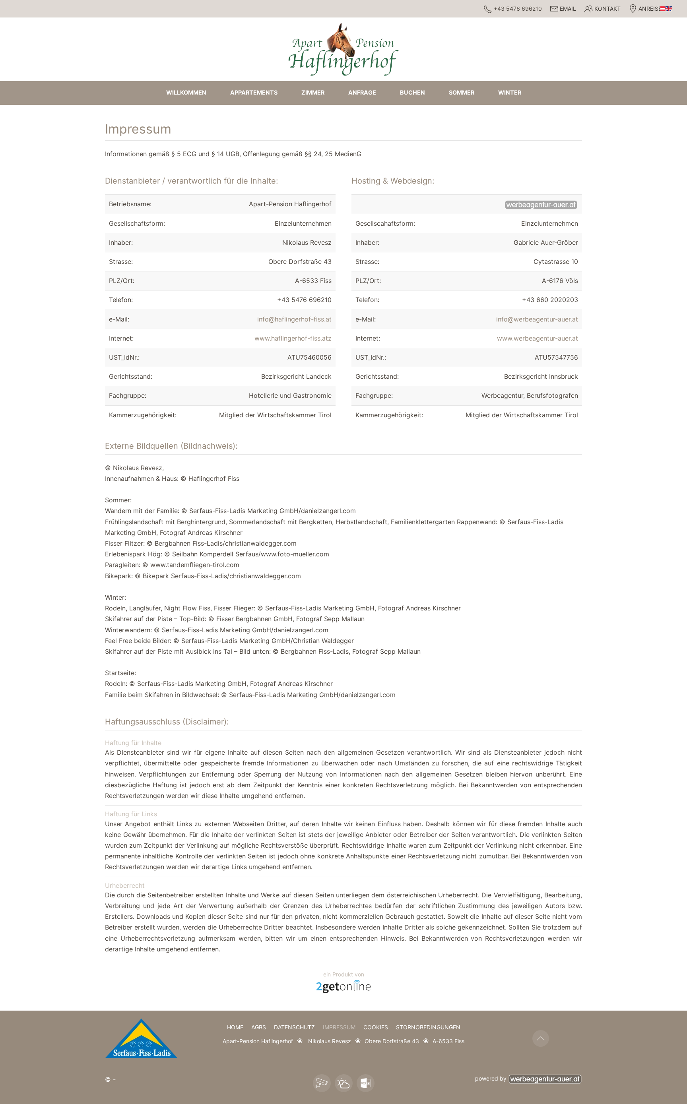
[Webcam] (322, 1083)
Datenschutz (294, 1027)
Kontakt (607, 8)
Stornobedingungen (428, 1027)
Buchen (412, 92)
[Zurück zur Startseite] (343, 49)
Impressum (339, 1027)
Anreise (650, 8)
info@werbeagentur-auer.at (537, 319)
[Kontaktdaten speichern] (366, 1083)
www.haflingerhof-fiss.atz (293, 338)
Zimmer (312, 92)
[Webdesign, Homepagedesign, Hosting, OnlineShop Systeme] (343, 985)
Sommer (461, 92)
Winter (509, 92)
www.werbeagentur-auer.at (537, 338)
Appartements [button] (254, 92)
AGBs (258, 1027)
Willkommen (186, 92)
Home (235, 1027)
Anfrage (362, 92)
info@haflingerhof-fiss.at (294, 319)
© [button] (108, 1079)
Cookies (375, 1027)
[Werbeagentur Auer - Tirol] (545, 1078)
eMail (568, 8)
